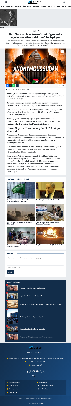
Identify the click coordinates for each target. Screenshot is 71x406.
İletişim (32, 399)
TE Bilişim (40, 403)
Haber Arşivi (13, 392)
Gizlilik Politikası (24, 399)
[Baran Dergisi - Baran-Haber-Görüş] (34, 2)
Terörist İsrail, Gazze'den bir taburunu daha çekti (19, 223)
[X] (30, 371)
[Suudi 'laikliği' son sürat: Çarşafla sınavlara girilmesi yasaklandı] (21, 190)
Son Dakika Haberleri (44, 389)
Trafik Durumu (13, 385)
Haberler (18, 6)
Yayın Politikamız (46, 399)
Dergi (64, 6)
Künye (38, 399)
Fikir (2, 6)
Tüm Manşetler (13, 389)
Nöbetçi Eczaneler (14, 382)
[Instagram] (33, 371)
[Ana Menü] (6, 2)
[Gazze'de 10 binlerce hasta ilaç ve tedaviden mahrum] (21, 235)
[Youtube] (37, 371)
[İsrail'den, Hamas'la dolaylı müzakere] (50, 190)
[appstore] (35, 376)
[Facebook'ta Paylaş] (7, 85)
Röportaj (9, 6)
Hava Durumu (43, 382)
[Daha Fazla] (17, 85)
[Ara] (64, 2)
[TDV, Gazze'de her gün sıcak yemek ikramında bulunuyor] (50, 213)
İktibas (43, 6)
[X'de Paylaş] (10, 85)
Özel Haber (27, 6)
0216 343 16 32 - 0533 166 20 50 (37, 361)
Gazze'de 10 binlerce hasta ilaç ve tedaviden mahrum (17, 245)
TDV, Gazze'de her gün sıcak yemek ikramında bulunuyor (47, 223)
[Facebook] (27, 371)
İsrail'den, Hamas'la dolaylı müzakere (48, 200)
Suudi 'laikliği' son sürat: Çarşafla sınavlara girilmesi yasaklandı (18, 200)
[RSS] (43, 371)
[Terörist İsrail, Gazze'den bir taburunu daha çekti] (21, 213)
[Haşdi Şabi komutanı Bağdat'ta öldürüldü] (50, 235)
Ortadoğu (35, 31)
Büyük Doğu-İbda (54, 6)
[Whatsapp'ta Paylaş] (13, 85)
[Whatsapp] (40, 371)
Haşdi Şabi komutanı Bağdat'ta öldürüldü (49, 245)
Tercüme (36, 6)
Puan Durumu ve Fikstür (45, 385)
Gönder (10, 272)
